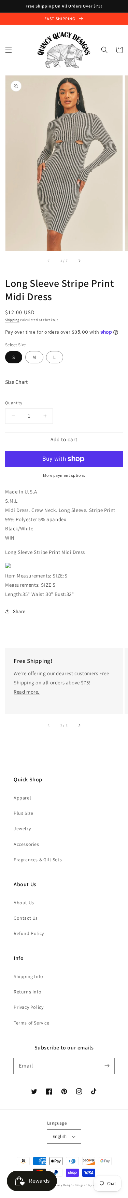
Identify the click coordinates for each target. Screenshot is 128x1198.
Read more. (27, 691)
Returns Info (27, 992)
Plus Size (23, 813)
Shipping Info (28, 976)
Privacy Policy (28, 1007)
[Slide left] (48, 260)
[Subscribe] (106, 1065)
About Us (24, 903)
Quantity (13, 403)
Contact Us (26, 918)
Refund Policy (29, 933)
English (60, 1136)
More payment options (64, 475)
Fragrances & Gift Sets (38, 859)
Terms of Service (31, 1023)
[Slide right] (79, 260)
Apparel (22, 798)
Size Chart (16, 382)
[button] (8, 49)
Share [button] (19, 611)
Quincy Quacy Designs (58, 1185)
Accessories (26, 844)
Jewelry (22, 828)
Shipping (12, 320)
